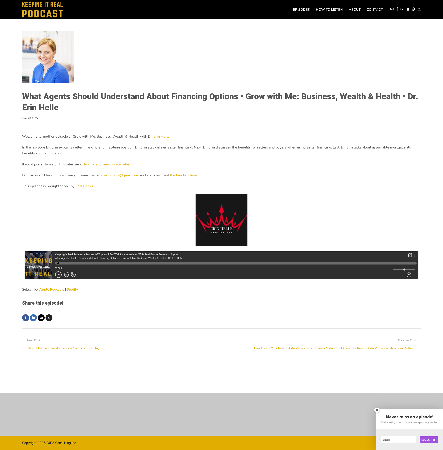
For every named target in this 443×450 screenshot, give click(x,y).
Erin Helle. (161, 136)
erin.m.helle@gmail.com (120, 175)
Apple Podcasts (51, 289)
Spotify (72, 289)
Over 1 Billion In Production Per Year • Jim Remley (64, 348)
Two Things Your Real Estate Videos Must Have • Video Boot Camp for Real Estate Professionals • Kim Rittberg (334, 348)
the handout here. (184, 175)
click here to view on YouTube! (106, 164)
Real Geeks (84, 186)
